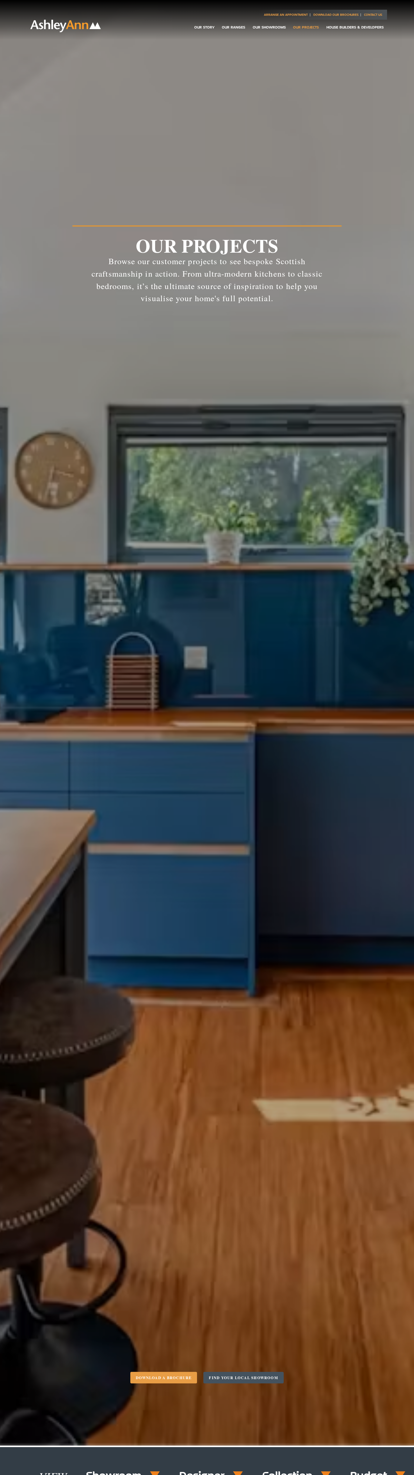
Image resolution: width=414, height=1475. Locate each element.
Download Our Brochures (336, 15)
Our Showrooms (269, 27)
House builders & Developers (355, 27)
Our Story (204, 27)
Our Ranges (233, 27)
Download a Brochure (164, 1377)
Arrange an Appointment (286, 15)
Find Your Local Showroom (243, 1377)
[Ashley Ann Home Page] (65, 31)
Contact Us (373, 15)
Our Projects (306, 27)
